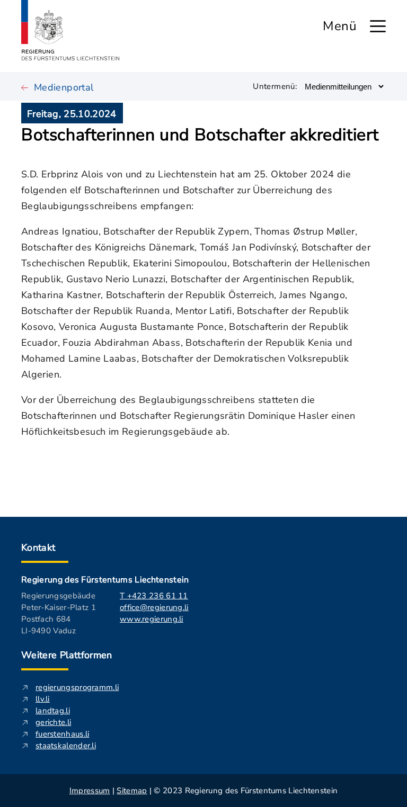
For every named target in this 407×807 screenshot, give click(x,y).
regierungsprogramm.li (77, 687)
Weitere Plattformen (66, 655)
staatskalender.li (66, 745)
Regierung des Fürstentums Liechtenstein (105, 580)
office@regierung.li (154, 607)
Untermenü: (275, 86)
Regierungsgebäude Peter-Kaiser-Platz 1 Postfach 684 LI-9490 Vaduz (58, 613)
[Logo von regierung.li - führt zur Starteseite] (70, 30)
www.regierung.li (151, 619)
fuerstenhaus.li (63, 734)
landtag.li (53, 710)
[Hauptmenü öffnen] (378, 26)
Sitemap (132, 790)
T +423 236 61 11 (154, 595)
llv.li (43, 699)
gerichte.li (53, 722)
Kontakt (38, 547)
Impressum (89, 790)
